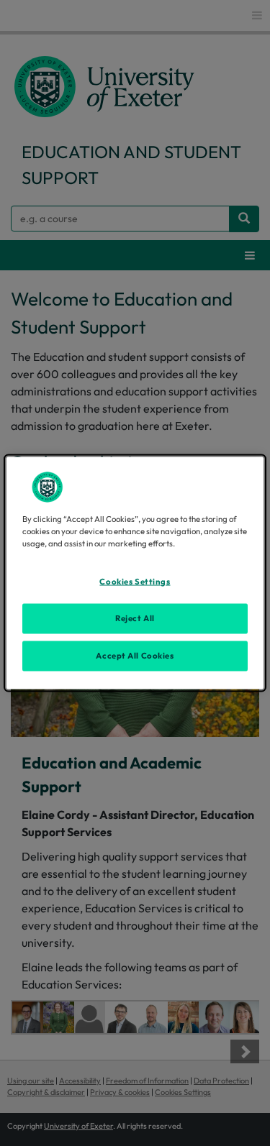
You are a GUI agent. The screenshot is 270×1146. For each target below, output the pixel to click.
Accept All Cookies (135, 656)
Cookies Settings (134, 582)
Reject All (135, 618)
